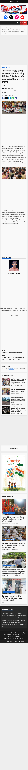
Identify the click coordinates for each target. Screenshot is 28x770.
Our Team (11, 633)
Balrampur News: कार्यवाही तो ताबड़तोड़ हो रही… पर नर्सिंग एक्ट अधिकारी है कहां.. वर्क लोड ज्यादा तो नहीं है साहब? (13, 545)
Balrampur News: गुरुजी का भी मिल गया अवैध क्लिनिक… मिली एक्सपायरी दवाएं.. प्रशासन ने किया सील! (12, 598)
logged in (11, 368)
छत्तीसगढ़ (12, 513)
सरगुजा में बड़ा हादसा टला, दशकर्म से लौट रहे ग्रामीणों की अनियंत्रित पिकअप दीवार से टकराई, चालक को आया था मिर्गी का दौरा (6, 410)
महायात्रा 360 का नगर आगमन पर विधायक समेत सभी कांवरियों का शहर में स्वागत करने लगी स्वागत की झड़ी (13, 519)
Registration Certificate (10, 638)
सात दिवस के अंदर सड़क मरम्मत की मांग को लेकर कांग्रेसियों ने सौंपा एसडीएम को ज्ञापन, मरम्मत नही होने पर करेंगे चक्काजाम (6, 382)
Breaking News (6, 67)
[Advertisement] (14, 51)
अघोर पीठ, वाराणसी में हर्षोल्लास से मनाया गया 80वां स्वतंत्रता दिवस (6, 391)
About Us (5, 633)
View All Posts (14, 315)
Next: (13, 357)
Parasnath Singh (8, 88)
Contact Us (20, 638)
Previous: (12, 352)
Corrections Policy (20, 633)
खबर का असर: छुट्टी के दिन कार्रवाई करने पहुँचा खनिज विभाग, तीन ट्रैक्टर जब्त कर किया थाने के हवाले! (6, 401)
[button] (2, 22)
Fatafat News (7, 523)
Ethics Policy (7, 634)
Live (25, 23)
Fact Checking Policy (17, 634)
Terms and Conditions (14, 636)
